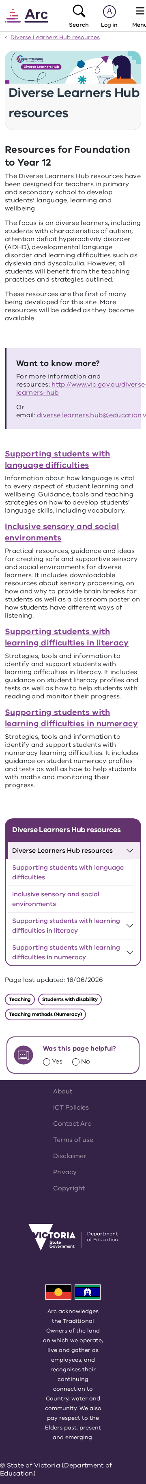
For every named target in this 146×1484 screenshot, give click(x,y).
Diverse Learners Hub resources (55, 37)
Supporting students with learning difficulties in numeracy (71, 718)
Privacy (65, 1172)
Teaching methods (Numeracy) (45, 1014)
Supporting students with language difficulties (57, 459)
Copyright (69, 1188)
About (62, 1091)
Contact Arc (72, 1123)
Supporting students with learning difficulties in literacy (67, 637)
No (85, 1061)
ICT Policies (71, 1107)
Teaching (20, 999)
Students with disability (70, 999)
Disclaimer (69, 1156)
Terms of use (73, 1139)
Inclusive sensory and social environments (55, 899)
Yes (57, 1061)
